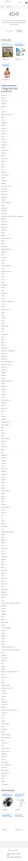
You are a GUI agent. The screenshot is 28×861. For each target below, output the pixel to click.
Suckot (3, 597)
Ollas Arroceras (5, 309)
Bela (2, 567)
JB (1, 518)
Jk (1, 414)
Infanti (2, 156)
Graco (2, 164)
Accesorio (3, 95)
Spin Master (4, 526)
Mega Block (4, 584)
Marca (2, 493)
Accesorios (4, 101)
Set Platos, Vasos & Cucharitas (9, 710)
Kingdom (3, 235)
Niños (2, 564)
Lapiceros (3, 112)
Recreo (3, 482)
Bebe (2, 98)
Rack (2, 120)
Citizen (3, 274)
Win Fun (3, 397)
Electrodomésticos (6, 249)
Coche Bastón (4, 150)
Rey (2, 436)
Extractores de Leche (6, 688)
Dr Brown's (17, 43)
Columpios (4, 180)
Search (19, 2)
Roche (2, 287)
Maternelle (4, 145)
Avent (2, 652)
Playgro (3, 147)
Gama (2, 276)
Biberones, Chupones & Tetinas (9, 671)
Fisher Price (4, 191)
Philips (2, 282)
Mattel (3, 523)
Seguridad (3, 123)
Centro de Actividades (6, 361)
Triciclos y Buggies (5, 627)
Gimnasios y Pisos (5, 364)
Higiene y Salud (5, 422)
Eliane (2, 243)
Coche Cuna (4, 158)
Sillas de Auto (4, 770)
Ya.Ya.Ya (3, 378)
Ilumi (2, 337)
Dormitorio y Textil (6, 186)
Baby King (3, 754)
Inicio (2, 7)
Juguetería (3, 455)
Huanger (3, 372)
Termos (3, 131)
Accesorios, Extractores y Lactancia (10, 649)
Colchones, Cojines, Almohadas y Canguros (7, 64)
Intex (2, 466)
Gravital (3, 611)
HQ (2, 515)
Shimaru (3, 345)
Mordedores (22, 43)
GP (2, 109)
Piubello (3, 183)
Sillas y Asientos (5, 773)
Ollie (2, 617)
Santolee (3, 707)
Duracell (3, 103)
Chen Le (3, 510)
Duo (2, 169)
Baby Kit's (3, 219)
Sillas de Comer (5, 751)
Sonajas (3, 128)
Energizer (3, 106)
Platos (2, 726)
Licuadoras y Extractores (7, 301)
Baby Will (3, 606)
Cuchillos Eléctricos (6, 265)
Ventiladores (4, 334)
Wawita (3, 125)
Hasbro (3, 512)
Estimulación (4, 348)
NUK (2, 718)
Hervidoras (4, 293)
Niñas (2, 537)
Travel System (4, 175)
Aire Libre (3, 457)
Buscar (19, 31)
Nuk (2, 430)
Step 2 (2, 562)
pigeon (3, 117)
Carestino (3, 655)
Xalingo (3, 644)
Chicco (3, 136)
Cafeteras (3, 257)
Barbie (3, 542)
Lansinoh (3, 660)
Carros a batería (5, 490)
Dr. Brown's (4, 658)
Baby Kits (3, 153)
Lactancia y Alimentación (7, 647)
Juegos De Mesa (5, 43)
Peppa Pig (3, 556)
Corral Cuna (4, 227)
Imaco (2, 260)
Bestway (3, 460)
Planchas (3, 317)
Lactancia (3, 691)
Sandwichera (4, 326)
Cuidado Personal (5, 271)
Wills (2, 485)
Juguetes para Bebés (6, 381)
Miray (2, 342)
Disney (3, 383)
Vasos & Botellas (5, 737)
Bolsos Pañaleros (5, 202)
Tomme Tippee (5, 723)
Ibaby (2, 411)
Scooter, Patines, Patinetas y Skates (10, 603)
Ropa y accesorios (5, 238)
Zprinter (3, 488)
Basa (2, 427)
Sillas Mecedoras (5, 400)
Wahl (2, 290)
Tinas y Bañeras (5, 438)
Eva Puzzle (4, 367)
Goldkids (3, 534)
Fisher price (4, 408)
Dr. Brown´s (4, 677)
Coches (3, 139)
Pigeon (3, 433)
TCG (2, 529)
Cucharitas (4, 713)
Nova (2, 279)
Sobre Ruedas (4, 622)
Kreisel (3, 521)
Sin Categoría (4, 784)
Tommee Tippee (5, 685)
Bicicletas (3, 474)
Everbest (3, 463)
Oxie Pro (3, 619)
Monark (3, 479)
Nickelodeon (4, 589)
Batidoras (3, 252)
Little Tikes (4, 468)
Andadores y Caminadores (7, 350)
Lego (2, 551)
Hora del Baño (4, 425)
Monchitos (4, 197)
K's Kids (3, 392)
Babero (3, 241)
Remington (4, 285)
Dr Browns (4, 729)
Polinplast (3, 592)
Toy (2, 600)
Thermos (3, 133)
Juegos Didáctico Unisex (7, 532)
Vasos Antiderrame (6, 765)
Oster (2, 254)
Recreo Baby (4, 762)
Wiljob (2, 499)
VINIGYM (3, 471)
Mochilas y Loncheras (6, 114)
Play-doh (3, 559)
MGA (2, 586)
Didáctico (3, 504)
